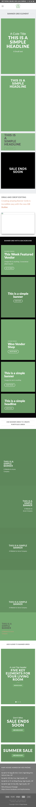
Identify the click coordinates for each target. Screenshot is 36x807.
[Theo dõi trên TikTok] (31, 1)
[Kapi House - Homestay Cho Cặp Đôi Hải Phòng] (18, 6)
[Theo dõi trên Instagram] (29, 1)
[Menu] (2, 6)
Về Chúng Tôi (21, 800)
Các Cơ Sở (12, 800)
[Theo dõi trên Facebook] (28, 1)
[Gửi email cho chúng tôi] (33, 1)
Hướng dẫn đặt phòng (18, 801)
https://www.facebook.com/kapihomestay (15, 789)
